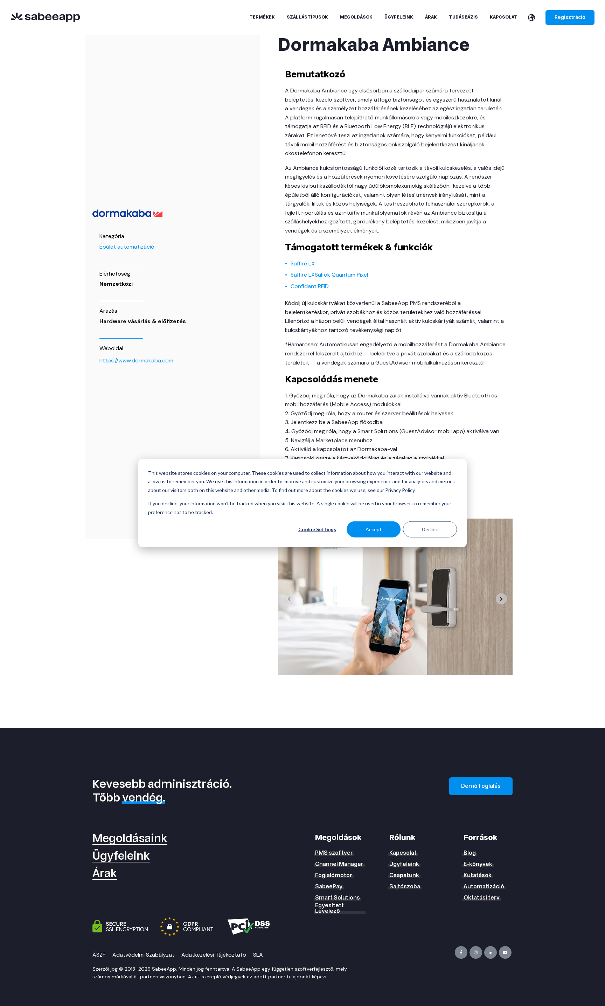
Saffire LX (303, 263)
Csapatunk (404, 875)
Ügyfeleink (121, 856)
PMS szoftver (334, 853)
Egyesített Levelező (329, 908)
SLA (258, 954)
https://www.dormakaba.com (136, 360)
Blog (470, 853)
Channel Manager (339, 864)
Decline (430, 529)
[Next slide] (501, 598)
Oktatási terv (482, 898)
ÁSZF (98, 954)
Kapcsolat (403, 853)
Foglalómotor (333, 875)
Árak (104, 873)
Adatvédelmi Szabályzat (143, 954)
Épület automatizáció (126, 246)
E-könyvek (478, 864)
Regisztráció (570, 17)
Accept (374, 529)
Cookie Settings (317, 529)
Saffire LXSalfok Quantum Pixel (329, 274)
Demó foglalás (481, 786)
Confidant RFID (310, 286)
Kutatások (478, 875)
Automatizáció (484, 886)
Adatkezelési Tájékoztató (213, 954)
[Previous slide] (289, 598)
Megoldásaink (129, 838)
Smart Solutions (337, 898)
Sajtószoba (404, 886)
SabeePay (328, 886)
